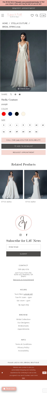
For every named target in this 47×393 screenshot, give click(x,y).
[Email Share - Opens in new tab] (20, 94)
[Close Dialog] (2, 373)
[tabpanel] (23, 61)
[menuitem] (2, 15)
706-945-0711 (23, 269)
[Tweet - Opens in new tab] (11, 94)
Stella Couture (19, 23)
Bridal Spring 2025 (11, 27)
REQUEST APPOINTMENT (23, 152)
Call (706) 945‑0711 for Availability (23, 140)
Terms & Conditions (23, 344)
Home (5, 23)
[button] (2, 15)
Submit (23, 254)
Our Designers (23, 323)
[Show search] (37, 15)
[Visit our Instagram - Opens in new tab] (20, 235)
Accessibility (23, 351)
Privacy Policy (23, 347)
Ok (44, 372)
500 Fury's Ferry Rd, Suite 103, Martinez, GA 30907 (23, 274)
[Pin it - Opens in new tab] (15, 94)
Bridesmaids (23, 326)
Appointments (23, 329)
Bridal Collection (23, 319)
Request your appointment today (27, 2)
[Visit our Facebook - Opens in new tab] (26, 235)
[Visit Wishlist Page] (32, 15)
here (23, 378)
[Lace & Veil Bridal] (14, 15)
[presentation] (11, 184)
